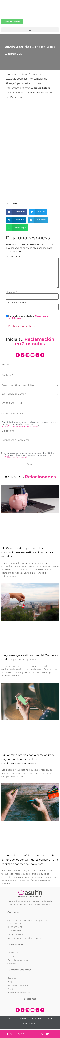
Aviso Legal (13, 1018)
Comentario (13, 256)
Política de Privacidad (15, 457)
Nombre (11, 292)
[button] (30, 29)
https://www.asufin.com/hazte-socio (19, 426)
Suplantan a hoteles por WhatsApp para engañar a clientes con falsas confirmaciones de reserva (27, 759)
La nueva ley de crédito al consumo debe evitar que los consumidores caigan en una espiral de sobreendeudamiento (29, 860)
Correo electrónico (17, 303)
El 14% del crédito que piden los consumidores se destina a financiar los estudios (27, 552)
